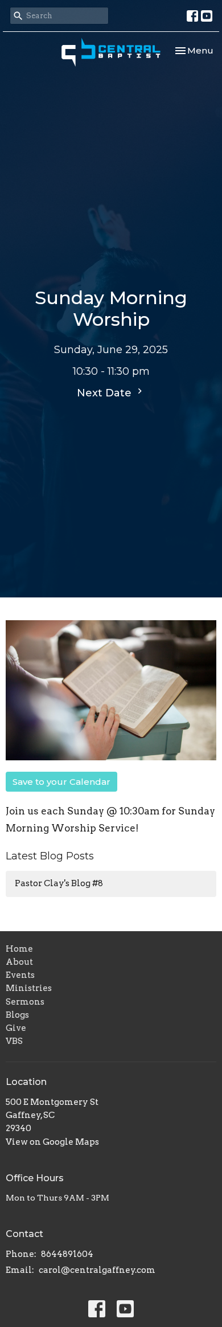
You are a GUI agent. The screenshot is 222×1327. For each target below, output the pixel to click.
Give (16, 1028)
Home (19, 949)
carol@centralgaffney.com (97, 1270)
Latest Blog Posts (50, 856)
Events (20, 975)
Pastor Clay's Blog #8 (59, 883)
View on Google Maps (52, 1142)
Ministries (29, 988)
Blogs (17, 1015)
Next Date (105, 393)
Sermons (25, 1002)
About (19, 962)
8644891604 (67, 1254)
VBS (14, 1041)
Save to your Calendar (61, 781)
